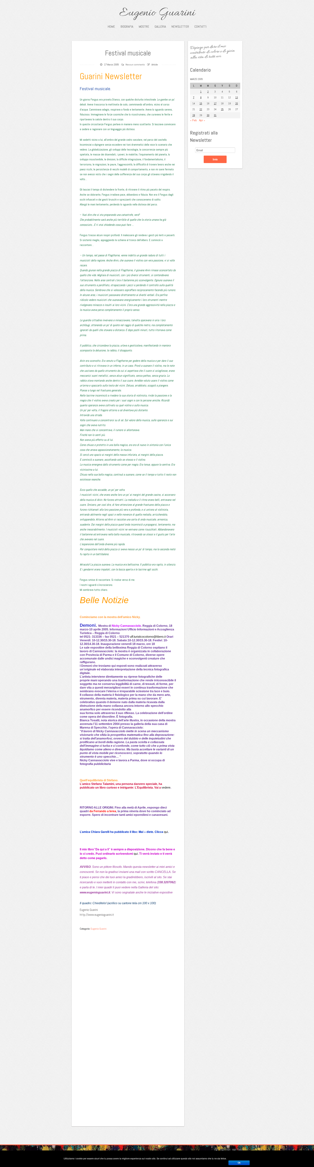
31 (215, 115)
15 (201, 103)
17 (215, 103)
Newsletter (180, 26)
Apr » (202, 120)
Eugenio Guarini (157, 13)
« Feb (193, 120)
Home (111, 26)
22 (201, 109)
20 (236, 103)
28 (193, 115)
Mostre (144, 26)
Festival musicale (128, 53)
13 (236, 97)
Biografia (126, 26)
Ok (239, 1163)
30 (208, 115)
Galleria (160, 26)
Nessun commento (135, 64)
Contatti (200, 26)
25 (222, 109)
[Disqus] (128, 978)
